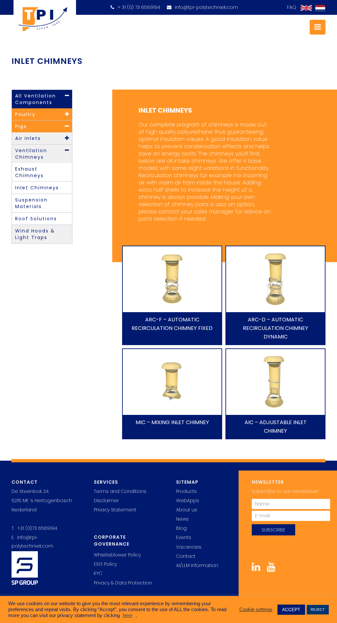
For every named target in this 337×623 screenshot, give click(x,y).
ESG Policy (105, 564)
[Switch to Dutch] (318, 8)
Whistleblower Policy (117, 555)
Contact (185, 556)
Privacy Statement (115, 509)
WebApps (187, 500)
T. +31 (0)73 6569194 (34, 528)
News (182, 519)
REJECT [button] (318, 609)
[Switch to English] (304, 8)
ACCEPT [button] (291, 609)
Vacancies (188, 547)
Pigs (21, 126)
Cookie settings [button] (255, 609)
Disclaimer (106, 500)
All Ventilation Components (35, 99)
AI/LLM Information (197, 565)
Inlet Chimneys (37, 187)
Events (183, 537)
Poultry (25, 114)
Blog (181, 528)
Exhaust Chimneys (29, 172)
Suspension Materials (31, 203)
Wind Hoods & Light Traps (35, 234)
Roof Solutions (36, 218)
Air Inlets (28, 138)
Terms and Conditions (120, 491)
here (127, 615)
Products (186, 491)
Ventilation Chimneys (31, 153)
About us (186, 509)
